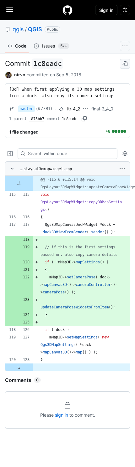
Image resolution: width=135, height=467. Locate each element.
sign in (61, 415)
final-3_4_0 (102, 108)
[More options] (122, 169)
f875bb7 (36, 119)
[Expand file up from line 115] (19, 183)
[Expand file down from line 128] (19, 367)
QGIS (35, 29)
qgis (18, 29)
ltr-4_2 (73, 108)
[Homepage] (67, 10)
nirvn (19, 74)
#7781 (44, 108)
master (26, 109)
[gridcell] (67, 183)
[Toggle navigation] (9, 9)
